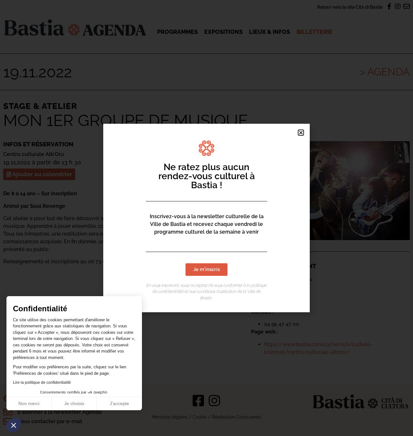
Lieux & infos (269, 31)
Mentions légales (169, 417)
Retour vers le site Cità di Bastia (350, 7)
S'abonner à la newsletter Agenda (59, 412)
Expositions (223, 31)
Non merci (28, 403)
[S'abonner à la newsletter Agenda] (7, 412)
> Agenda (385, 72)
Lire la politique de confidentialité (42, 382)
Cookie (200, 417)
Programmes (177, 31)
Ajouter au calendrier (41, 174)
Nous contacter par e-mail (49, 421)
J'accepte (119, 403)
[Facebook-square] (198, 400)
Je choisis (74, 403)
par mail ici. (146, 261)
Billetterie (314, 31)
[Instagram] (214, 400)
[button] (13, 425)
